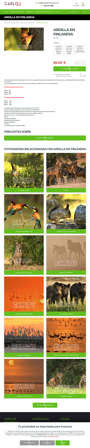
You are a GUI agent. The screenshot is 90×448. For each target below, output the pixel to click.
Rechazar (47, 443)
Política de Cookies (53, 436)
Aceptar (63, 443)
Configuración (29, 443)
